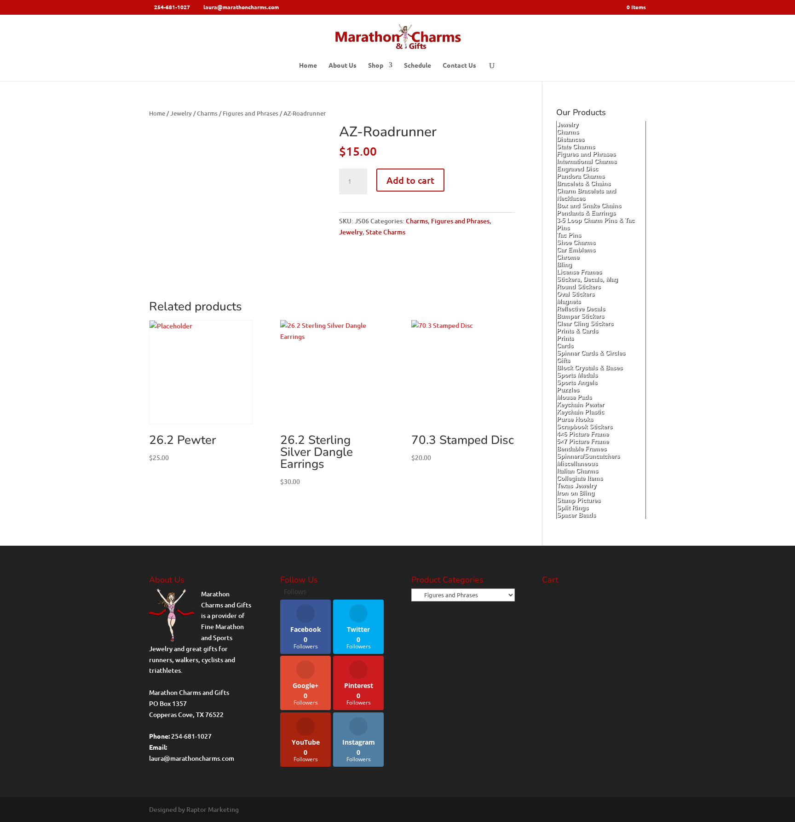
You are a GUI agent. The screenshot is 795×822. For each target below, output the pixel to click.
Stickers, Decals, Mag (587, 279)
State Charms (385, 231)
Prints (565, 338)
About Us (342, 65)
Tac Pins (569, 235)
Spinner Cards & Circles (591, 353)
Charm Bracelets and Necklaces (586, 194)
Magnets (569, 301)
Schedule (417, 65)
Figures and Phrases (250, 113)
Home (308, 65)
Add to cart (410, 180)
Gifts (563, 360)
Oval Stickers (575, 294)
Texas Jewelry (576, 485)
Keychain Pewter (580, 404)
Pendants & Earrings (586, 213)
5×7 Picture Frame (583, 441)
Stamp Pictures (578, 500)
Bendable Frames (581, 448)
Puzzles (568, 389)
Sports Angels (577, 382)
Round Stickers (578, 286)
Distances (570, 139)
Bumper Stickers (580, 316)
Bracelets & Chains (584, 183)
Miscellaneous (577, 463)
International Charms (586, 161)
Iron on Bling (575, 493)
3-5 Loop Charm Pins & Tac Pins (595, 224)
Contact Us (459, 65)
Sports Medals (577, 375)
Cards (565, 345)
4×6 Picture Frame (583, 434)
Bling (564, 264)
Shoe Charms (576, 242)
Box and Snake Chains (589, 205)
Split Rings (572, 507)
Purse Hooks (575, 419)
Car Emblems (576, 249)
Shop (375, 65)
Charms (207, 113)
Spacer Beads (576, 515)
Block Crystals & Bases (589, 367)
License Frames (579, 271)
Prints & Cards (577, 330)
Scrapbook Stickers (584, 426)
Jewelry (181, 113)
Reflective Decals (581, 308)
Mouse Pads (574, 397)
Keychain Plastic (580, 411)
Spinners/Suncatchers (588, 456)
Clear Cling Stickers (585, 323)
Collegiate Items (580, 478)
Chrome (568, 257)
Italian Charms (577, 470)
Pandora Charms (581, 176)
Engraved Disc (577, 168)
